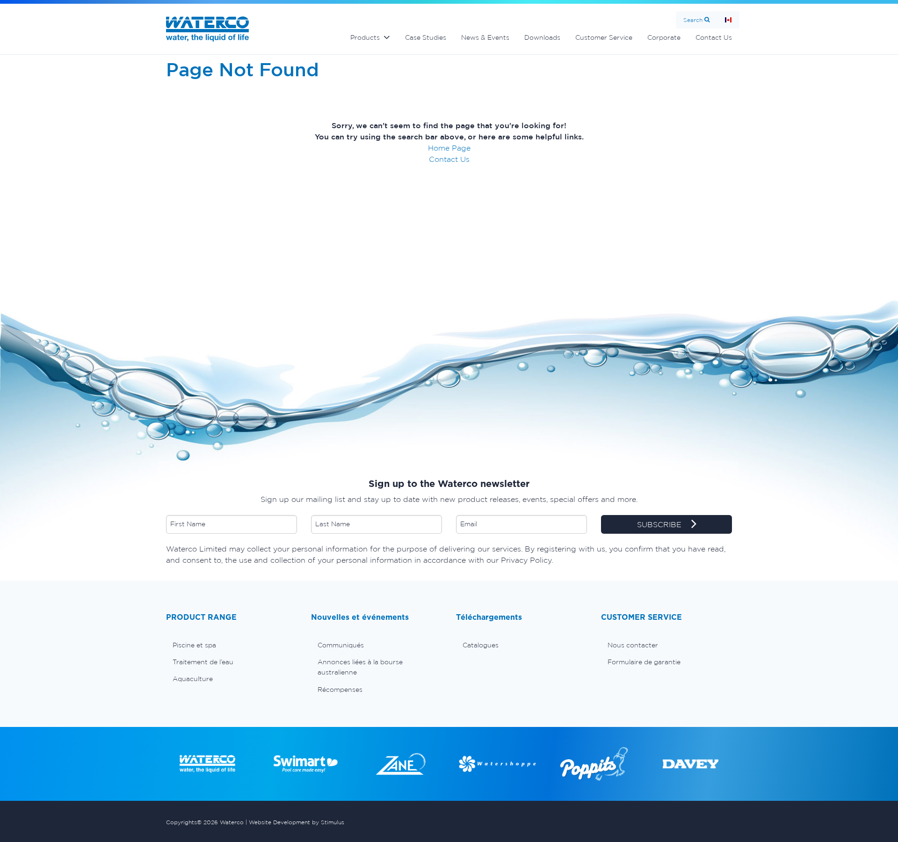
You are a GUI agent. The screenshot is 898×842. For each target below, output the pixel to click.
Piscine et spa (194, 645)
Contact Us (713, 37)
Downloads (542, 37)
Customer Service (603, 37)
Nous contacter (633, 645)
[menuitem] (231, 645)
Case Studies (425, 37)
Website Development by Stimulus (296, 822)
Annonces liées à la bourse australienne (360, 667)
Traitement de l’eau (203, 662)
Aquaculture (193, 678)
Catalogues (481, 645)
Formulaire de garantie (644, 662)
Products (365, 37)
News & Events (485, 37)
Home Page (449, 148)
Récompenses (340, 689)
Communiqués (341, 645)
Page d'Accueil (728, 20)
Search (692, 20)
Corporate (664, 37)
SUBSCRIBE (660, 524)
